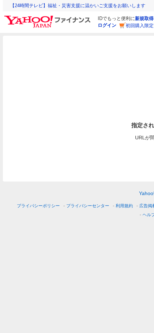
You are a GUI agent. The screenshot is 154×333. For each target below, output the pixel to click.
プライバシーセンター (87, 205)
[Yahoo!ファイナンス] (48, 17)
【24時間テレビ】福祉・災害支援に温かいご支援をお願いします (77, 5)
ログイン (107, 25)
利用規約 (124, 205)
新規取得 (144, 18)
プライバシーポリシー (38, 205)
